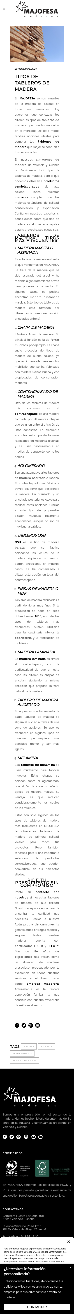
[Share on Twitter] (24, 1025)
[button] (68, 1242)
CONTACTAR (37, 1307)
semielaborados (22, 1053)
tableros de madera (24, 1060)
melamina (46, 1046)
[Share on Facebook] (17, 1025)
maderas (29, 1046)
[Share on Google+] (30, 1025)
